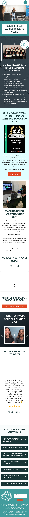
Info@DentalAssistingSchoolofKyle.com (14, 514)
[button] (25, 2)
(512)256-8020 (19, 512)
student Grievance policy (8, 511)
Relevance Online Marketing (17, 508)
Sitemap (20, 507)
